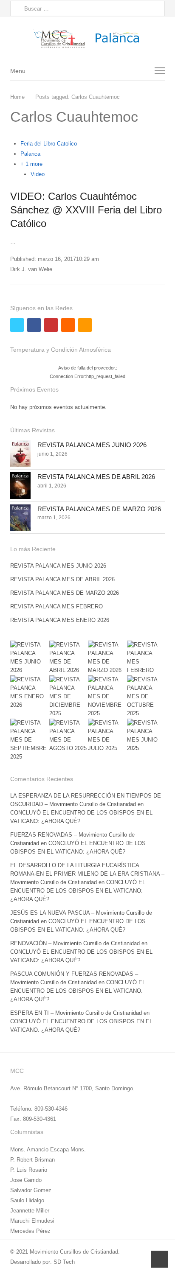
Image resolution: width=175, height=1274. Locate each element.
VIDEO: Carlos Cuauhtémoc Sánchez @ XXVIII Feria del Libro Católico (86, 209)
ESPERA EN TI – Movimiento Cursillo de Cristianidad (76, 1013)
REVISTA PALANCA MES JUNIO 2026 (92, 444)
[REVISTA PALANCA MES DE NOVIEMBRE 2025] (107, 696)
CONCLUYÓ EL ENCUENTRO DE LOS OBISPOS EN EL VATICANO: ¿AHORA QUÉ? (77, 890)
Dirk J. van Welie (31, 269)
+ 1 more (31, 164)
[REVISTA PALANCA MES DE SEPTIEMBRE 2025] (29, 740)
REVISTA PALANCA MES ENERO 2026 (59, 620)
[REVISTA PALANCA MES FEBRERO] (146, 658)
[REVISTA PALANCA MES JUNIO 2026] (20, 453)
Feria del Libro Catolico (48, 143)
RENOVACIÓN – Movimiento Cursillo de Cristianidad (75, 943)
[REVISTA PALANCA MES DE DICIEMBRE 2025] (68, 696)
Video (38, 174)
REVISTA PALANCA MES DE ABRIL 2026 (96, 476)
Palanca (30, 154)
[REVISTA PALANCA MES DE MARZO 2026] (20, 517)
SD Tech (64, 1262)
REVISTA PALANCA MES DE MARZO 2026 (99, 508)
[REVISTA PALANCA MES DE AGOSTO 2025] (68, 736)
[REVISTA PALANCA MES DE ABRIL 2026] (20, 485)
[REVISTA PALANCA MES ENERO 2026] (29, 692)
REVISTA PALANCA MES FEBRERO (56, 606)
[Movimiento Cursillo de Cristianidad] (87, 38)
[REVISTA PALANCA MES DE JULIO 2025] (107, 736)
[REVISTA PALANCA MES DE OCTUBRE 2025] (146, 696)
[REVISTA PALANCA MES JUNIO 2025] (146, 736)
